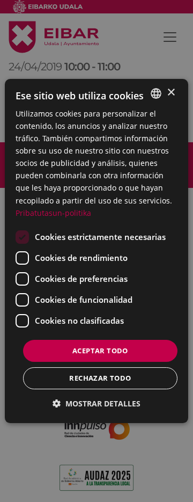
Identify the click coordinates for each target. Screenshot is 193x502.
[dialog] (96, 251)
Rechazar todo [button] (100, 378)
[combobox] (156, 93)
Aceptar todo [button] (100, 350)
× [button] (171, 93)
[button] (96, 403)
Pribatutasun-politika (53, 213)
